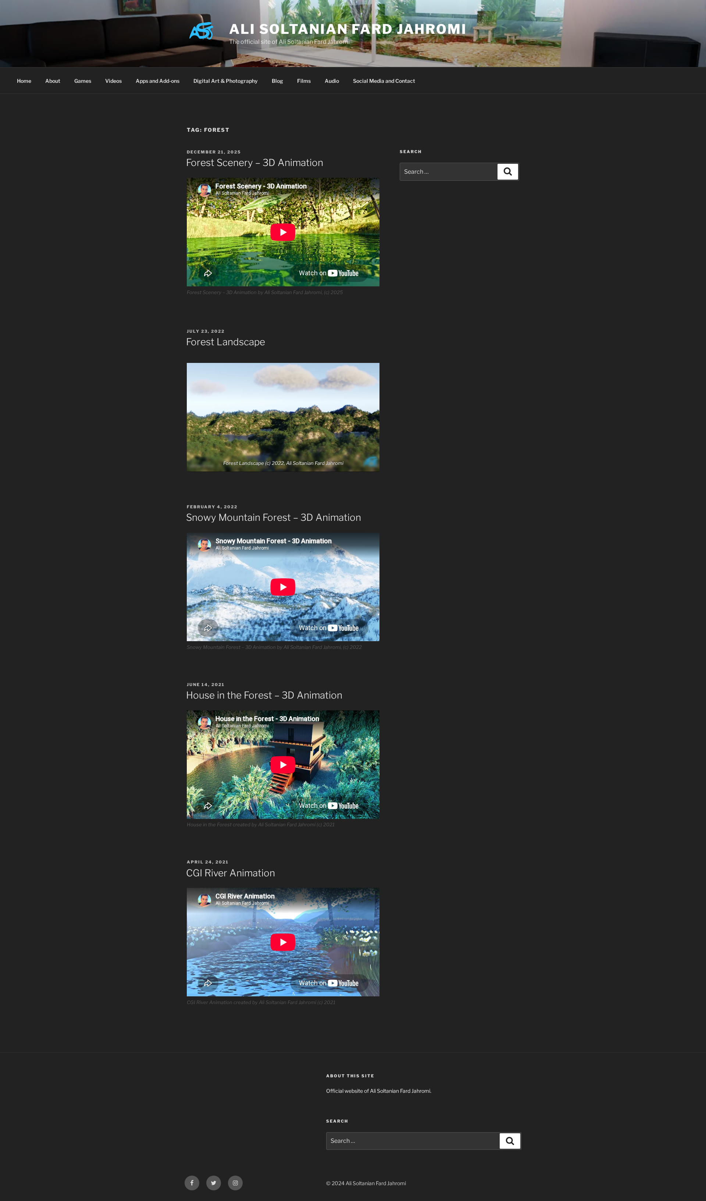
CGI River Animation (230, 873)
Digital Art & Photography (225, 81)
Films (304, 81)
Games (82, 81)
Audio (332, 81)
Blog (277, 81)
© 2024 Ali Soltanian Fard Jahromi (366, 1183)
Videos (113, 81)
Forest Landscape (225, 341)
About (52, 81)
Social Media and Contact (384, 81)
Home (24, 81)
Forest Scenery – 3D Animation (254, 162)
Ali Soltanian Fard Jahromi (348, 29)
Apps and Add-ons (157, 81)
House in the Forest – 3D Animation (264, 695)
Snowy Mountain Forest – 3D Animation (273, 517)
